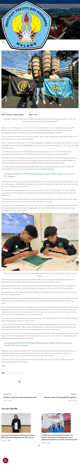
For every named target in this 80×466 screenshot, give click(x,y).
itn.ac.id (8, 128)
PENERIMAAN (25, 8)
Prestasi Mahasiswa (7, 114)
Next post (73, 394)
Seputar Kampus (19, 114)
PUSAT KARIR (65, 8)
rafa (19, 382)
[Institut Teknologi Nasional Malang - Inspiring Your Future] (27, 25)
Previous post (7, 394)
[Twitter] (12, 373)
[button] (39, 445)
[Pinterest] (16, 373)
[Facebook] (7, 373)
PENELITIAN (44, 8)
